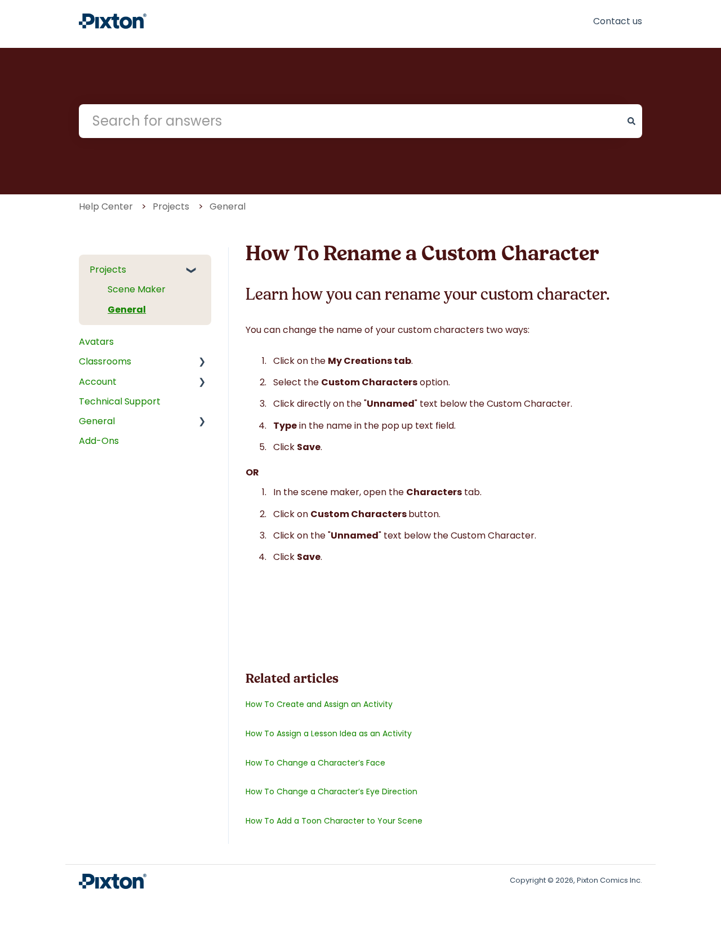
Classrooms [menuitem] (105, 361)
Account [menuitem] (98, 381)
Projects (171, 206)
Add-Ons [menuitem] (99, 440)
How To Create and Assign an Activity (319, 704)
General (228, 206)
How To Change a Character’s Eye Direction (331, 791)
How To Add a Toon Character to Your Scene (334, 820)
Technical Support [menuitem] (120, 401)
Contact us (617, 21)
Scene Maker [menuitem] (137, 289)
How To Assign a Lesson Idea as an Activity (329, 733)
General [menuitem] (127, 309)
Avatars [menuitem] (96, 341)
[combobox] (350, 121)
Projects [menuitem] (108, 269)
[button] (197, 270)
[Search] (631, 121)
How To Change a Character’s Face (315, 762)
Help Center (106, 206)
